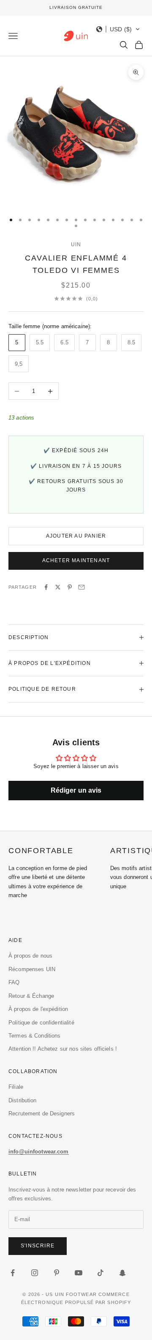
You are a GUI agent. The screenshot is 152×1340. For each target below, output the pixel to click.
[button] (118, 29)
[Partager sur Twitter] (57, 587)
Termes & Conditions (34, 1035)
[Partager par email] (81, 587)
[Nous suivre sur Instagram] (34, 1273)
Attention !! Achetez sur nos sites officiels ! (62, 1049)
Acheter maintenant (76, 560)
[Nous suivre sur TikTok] (100, 1273)
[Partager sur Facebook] (46, 587)
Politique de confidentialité (41, 1022)
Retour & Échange (31, 996)
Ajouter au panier (76, 536)
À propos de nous (30, 956)
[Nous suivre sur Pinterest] (56, 1273)
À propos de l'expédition (38, 1009)
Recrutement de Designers (41, 1113)
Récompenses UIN (31, 969)
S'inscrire (37, 1246)
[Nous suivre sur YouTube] (78, 1273)
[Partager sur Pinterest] (69, 587)
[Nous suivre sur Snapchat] (122, 1273)
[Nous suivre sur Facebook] (12, 1273)
